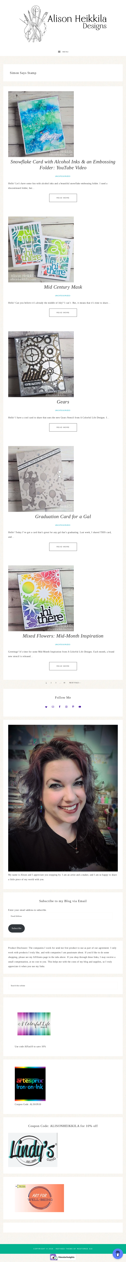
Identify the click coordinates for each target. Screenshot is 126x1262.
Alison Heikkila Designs (63, 23)
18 (64, 683)
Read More (63, 198)
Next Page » (74, 683)
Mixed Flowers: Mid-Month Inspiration (63, 635)
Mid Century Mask (63, 287)
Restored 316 (85, 1249)
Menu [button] (66, 52)
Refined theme (64, 1249)
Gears (63, 401)
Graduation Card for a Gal (63, 516)
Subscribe (16, 928)
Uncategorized (62, 176)
